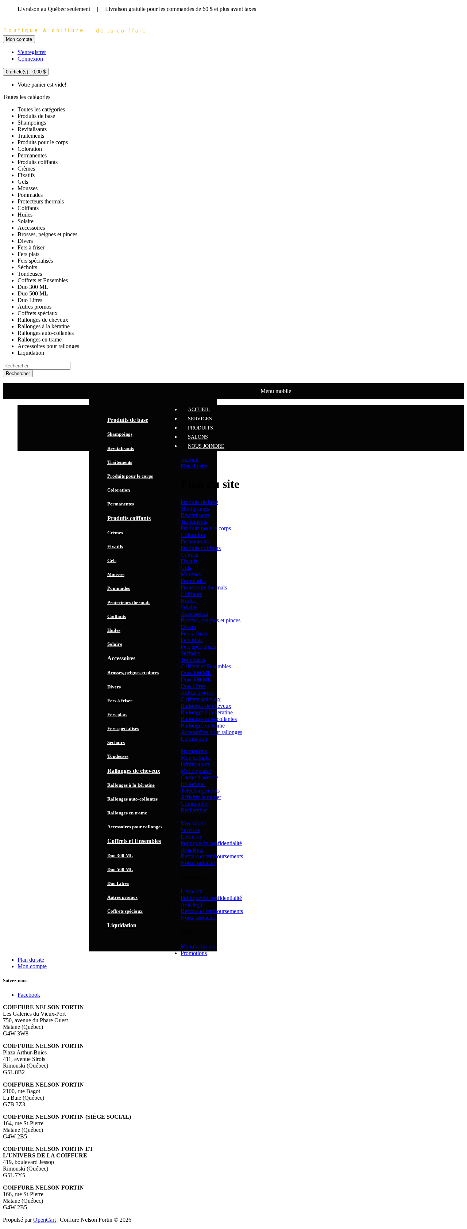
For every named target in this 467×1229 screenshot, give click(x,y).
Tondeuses (117, 756)
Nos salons (193, 823)
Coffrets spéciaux (125, 911)
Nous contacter (198, 863)
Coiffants (116, 616)
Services (190, 830)
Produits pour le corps (130, 476)
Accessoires (121, 658)
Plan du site (194, 466)
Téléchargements (200, 790)
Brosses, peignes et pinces (133, 672)
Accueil (189, 460)
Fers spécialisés (123, 728)
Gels (111, 560)
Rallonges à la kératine (131, 785)
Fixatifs (115, 546)
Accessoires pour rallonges (134, 826)
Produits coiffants (129, 518)
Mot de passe (196, 771)
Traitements (119, 462)
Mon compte (195, 758)
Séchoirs (116, 742)
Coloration (118, 490)
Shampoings (119, 434)
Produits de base (127, 420)
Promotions (194, 751)
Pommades (118, 588)
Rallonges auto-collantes (132, 799)
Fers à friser (119, 700)
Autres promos (122, 897)
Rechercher (194, 810)
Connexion (30, 59)
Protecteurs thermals (128, 602)
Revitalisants (120, 448)
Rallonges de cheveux (133, 771)
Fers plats (117, 714)
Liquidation (121, 925)
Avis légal (192, 850)
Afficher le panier (201, 797)
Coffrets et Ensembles (134, 841)
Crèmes (115, 532)
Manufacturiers (198, 946)
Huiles (113, 630)
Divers (114, 687)
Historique (193, 784)
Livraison (191, 836)
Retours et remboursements (212, 856)
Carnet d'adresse (199, 777)
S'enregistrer (32, 52)
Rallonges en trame (127, 813)
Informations (195, 764)
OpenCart (44, 1220)
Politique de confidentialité (211, 843)
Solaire (114, 644)
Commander (195, 804)
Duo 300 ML (120, 855)
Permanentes (120, 504)
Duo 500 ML (120, 869)
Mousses (115, 574)
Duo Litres (118, 883)
